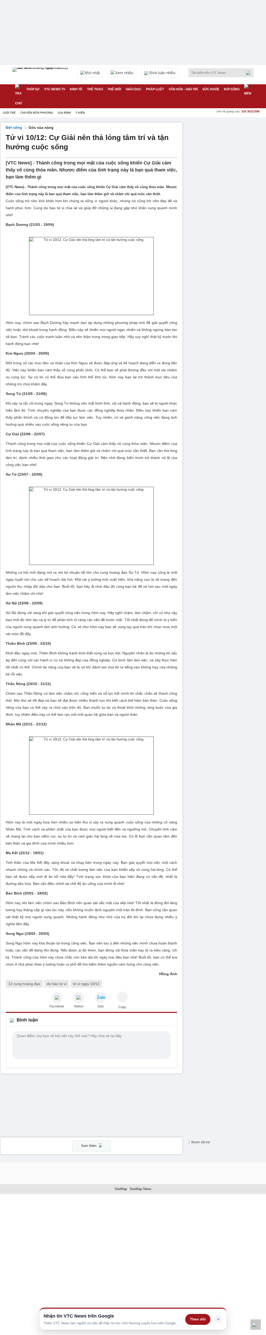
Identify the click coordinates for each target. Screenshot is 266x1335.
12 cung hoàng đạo (24, 984)
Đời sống (232, 89)
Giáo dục (133, 89)
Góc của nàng (41, 127)
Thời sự (32, 89)
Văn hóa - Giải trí (183, 89)
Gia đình (64, 112)
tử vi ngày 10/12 (86, 984)
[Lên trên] (255, 1324)
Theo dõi (198, 1319)
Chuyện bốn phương (36, 112)
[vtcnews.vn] (56, 997)
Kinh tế (76, 89)
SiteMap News (140, 1189)
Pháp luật (155, 89)
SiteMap (121, 1189)
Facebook (57, 1006)
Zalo (100, 1006)
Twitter (79, 1006)
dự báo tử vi (56, 984)
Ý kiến (80, 112)
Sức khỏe (210, 89)
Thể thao (95, 89)
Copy (122, 1007)
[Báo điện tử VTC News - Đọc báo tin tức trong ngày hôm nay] (41, 74)
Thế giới (114, 89)
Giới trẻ (9, 112)
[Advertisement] (226, 155)
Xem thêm (89, 1146)
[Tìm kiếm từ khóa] (250, 73)
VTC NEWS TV (54, 89)
